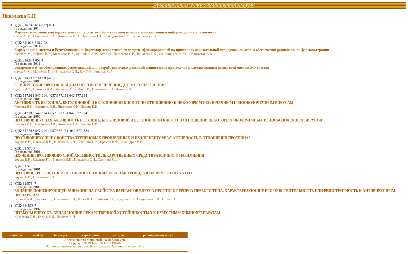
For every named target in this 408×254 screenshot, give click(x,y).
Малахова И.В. (63, 54)
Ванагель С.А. (147, 54)
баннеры (60, 235)
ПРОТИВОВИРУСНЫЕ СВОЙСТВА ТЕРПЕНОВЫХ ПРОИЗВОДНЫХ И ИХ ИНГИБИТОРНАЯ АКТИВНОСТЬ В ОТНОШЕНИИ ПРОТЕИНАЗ (132, 138)
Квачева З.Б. (43, 199)
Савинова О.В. (45, 106)
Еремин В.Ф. (109, 142)
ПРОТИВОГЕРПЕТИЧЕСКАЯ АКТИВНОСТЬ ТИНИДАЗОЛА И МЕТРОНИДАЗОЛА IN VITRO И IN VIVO (103, 173)
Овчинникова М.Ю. (173, 54)
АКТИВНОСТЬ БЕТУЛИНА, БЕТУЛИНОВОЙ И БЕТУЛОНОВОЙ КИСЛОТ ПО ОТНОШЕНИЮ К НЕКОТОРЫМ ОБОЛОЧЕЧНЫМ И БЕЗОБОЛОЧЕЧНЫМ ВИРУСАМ (153, 103)
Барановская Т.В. (144, 36)
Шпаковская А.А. (200, 54)
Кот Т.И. (106, 54)
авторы (118, 235)
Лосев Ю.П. (86, 199)
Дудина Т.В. (125, 199)
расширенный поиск (158, 235)
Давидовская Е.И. (118, 36)
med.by (38, 235)
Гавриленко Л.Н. (44, 36)
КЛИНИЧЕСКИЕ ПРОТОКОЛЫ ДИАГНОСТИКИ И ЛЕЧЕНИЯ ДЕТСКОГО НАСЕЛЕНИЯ (90, 85)
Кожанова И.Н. (69, 36)
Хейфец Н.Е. (42, 54)
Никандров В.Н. (131, 142)
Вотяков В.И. (23, 199)
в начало (15, 235)
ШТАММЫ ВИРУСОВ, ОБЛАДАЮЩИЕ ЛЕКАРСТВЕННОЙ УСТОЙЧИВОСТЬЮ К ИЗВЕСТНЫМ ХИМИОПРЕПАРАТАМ (117, 213)
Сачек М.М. (22, 36)
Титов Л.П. (169, 199)
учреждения (90, 235)
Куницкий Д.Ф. (87, 54)
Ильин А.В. (124, 89)
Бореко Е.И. (89, 106)
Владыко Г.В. (42, 159)
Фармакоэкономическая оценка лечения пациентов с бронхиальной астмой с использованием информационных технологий (115, 32)
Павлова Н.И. (23, 106)
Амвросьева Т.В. (148, 199)
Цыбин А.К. (22, 89)
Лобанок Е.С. (105, 199)
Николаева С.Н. (92, 36)
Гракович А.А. (43, 89)
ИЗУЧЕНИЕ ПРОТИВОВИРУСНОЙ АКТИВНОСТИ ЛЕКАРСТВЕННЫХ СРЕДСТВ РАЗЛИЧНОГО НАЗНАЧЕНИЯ (109, 155)
